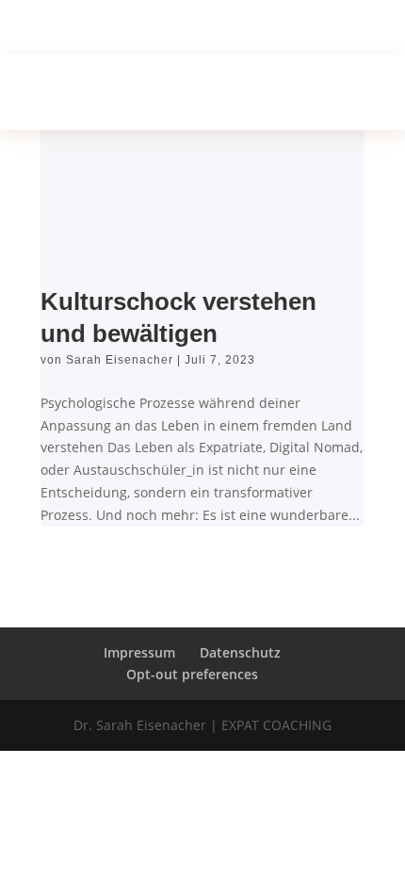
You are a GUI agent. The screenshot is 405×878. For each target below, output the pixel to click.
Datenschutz (240, 652)
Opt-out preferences (192, 674)
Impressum (139, 652)
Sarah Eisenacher (119, 359)
